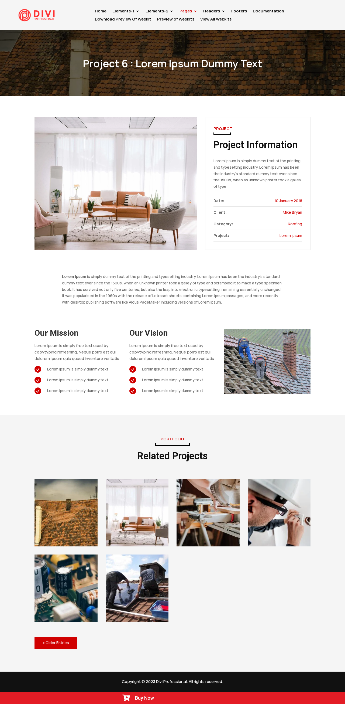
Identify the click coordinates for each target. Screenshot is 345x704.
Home (100, 11)
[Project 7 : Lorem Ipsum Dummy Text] (66, 512)
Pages (186, 11)
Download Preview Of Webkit (123, 19)
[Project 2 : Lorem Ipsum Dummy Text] (137, 588)
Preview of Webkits (175, 19)
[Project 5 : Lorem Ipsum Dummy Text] (208, 512)
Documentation (268, 11)
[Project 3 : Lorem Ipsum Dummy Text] (66, 588)
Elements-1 (123, 11)
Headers (211, 11)
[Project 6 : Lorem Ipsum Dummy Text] (137, 512)
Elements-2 (157, 11)
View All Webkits (216, 19)
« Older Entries (56, 642)
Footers (239, 11)
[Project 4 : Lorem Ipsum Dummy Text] (279, 512)
